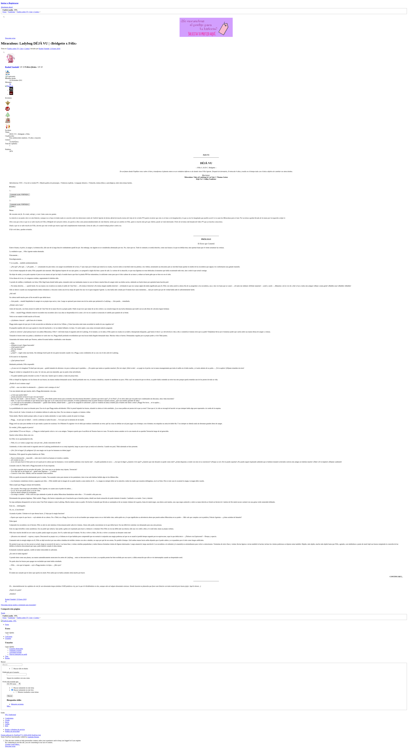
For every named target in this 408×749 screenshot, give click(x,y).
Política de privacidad (12, 731)
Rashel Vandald (44, 49)
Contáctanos (9, 718)
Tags (6, 656)
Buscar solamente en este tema (23, 688)
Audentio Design (33, 737)
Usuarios (8, 638)
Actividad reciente (15, 652)
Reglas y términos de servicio (15, 729)
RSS (6, 726)
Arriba (7, 724)
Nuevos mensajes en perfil (18, 654)
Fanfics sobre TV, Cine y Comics (18, 49)
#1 (6, 601)
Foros (7, 624)
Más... (9, 706)
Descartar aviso (10, 38)
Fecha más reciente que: (11, 682)
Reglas (7, 658)
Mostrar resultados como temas (28, 692)
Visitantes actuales (15, 650)
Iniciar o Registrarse (9, 3)
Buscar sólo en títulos (20, 669)
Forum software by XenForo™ (21, 735)
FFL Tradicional (10, 715)
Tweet (3, 613)
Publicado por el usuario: (11, 672)
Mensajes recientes (17, 704)
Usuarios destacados (16, 649)
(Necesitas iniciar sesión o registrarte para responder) (18, 605)
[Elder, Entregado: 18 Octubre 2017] (7, 72)
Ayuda (7, 720)
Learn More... (15, 744)
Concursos (8, 636)
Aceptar (7, 744)
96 (10, 84)
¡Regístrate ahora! (7, 7)
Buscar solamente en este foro (23, 690)
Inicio (7, 722)
